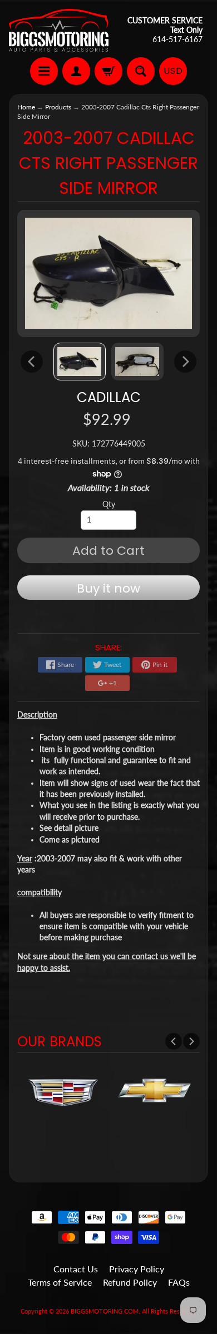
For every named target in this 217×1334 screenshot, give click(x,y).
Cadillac (109, 397)
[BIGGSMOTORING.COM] (58, 30)
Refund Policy (130, 1282)
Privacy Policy (136, 1268)
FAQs (179, 1282)
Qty (108, 504)
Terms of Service (60, 1282)
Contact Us (75, 1268)
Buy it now (108, 588)
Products (58, 107)
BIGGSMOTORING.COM (105, 1311)
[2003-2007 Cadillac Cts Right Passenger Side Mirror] (79, 361)
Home (26, 107)
